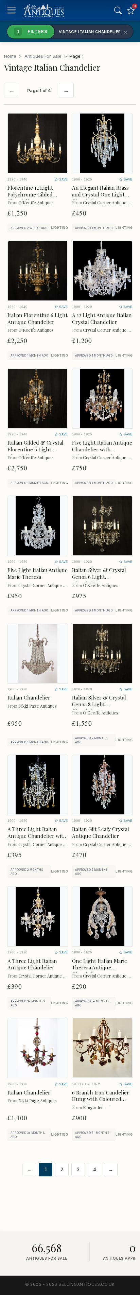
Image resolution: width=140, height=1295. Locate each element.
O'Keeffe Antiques (36, 202)
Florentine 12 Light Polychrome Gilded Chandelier (30, 194)
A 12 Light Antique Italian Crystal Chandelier (102, 318)
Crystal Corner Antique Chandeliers (52, 585)
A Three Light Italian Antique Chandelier (32, 964)
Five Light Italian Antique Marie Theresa (37, 573)
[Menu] (11, 11)
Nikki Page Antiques (37, 706)
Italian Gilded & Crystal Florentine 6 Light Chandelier (35, 449)
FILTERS (32, 31)
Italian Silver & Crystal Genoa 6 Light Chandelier (99, 577)
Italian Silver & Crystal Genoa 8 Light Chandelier (99, 704)
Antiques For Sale (43, 56)
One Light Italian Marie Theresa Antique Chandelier (99, 967)
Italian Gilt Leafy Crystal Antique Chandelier (100, 832)
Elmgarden (93, 1107)
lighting (59, 227)
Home (10, 56)
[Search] (118, 10)
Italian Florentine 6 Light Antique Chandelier (37, 318)
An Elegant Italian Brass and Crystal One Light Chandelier (100, 194)
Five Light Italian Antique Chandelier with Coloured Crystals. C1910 (102, 449)
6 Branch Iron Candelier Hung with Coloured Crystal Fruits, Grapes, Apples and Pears (100, 1102)
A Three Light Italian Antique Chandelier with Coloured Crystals (37, 836)
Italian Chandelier (28, 697)
